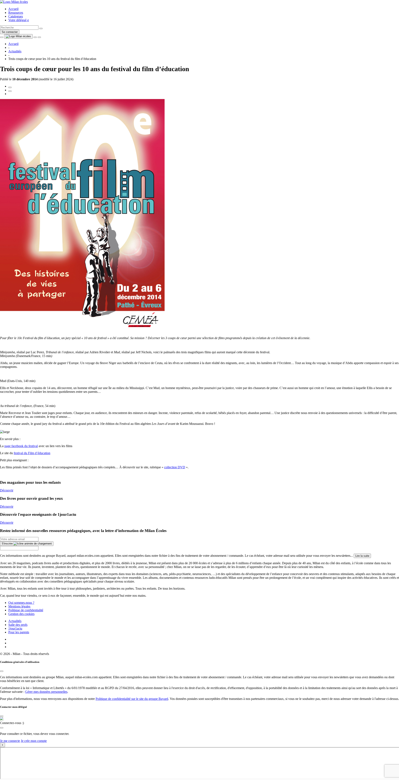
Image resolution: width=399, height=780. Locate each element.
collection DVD (174, 467)
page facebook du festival (21, 446)
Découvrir (6, 490)
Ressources (15, 12)
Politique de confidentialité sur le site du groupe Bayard (132, 699)
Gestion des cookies (21, 614)
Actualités (14, 621)
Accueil (13, 9)
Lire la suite (362, 555)
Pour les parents (18, 632)
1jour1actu (15, 628)
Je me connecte (10, 741)
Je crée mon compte (34, 741)
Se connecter (10, 31)
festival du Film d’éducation (32, 453)
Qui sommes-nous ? (21, 602)
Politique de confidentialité (25, 610)
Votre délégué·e (18, 20)
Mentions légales (19, 606)
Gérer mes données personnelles (46, 691)
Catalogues (15, 16)
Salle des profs (17, 624)
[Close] (1, 671)
